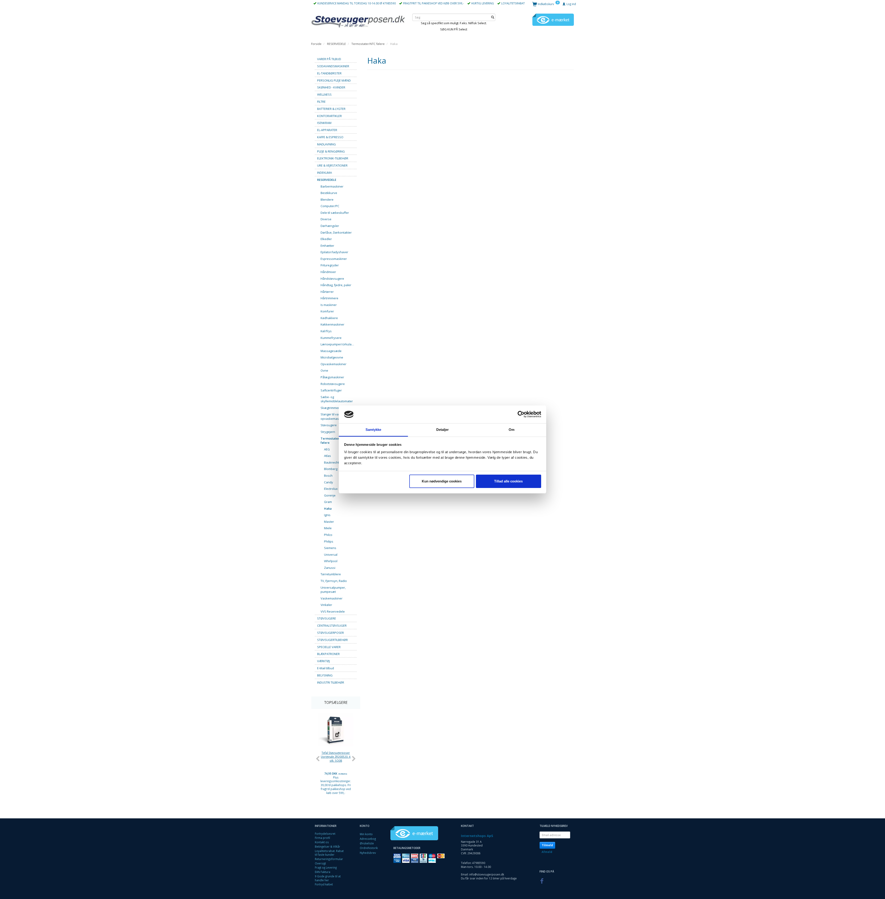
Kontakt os (322, 842)
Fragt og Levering (326, 867)
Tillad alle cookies (508, 481)
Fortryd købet (324, 884)
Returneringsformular (329, 859)
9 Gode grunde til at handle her (328, 878)
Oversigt (320, 863)
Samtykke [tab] (373, 430)
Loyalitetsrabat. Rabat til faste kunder (329, 853)
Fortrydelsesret (325, 833)
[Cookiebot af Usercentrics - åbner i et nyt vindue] (521, 414)
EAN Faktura (322, 872)
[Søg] (492, 17)
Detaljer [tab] (442, 430)
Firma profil (322, 838)
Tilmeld (547, 845)
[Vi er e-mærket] (553, 19)
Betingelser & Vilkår (327, 846)
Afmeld (547, 852)
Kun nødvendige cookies (442, 481)
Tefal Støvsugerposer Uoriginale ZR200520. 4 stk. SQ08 (336, 756)
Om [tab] (511, 430)
